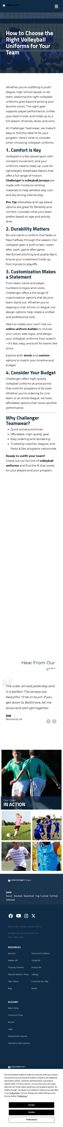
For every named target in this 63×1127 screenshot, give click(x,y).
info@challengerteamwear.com (23, 949)
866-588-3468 (15, 953)
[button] (9, 912)
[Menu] (56, 6)
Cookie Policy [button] (14, 1093)
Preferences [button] (22, 1096)
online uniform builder (22, 329)
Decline (31, 1112)
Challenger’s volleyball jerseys (27, 180)
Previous (48, 737)
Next (54, 737)
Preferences (31, 1120)
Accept (31, 1105)
